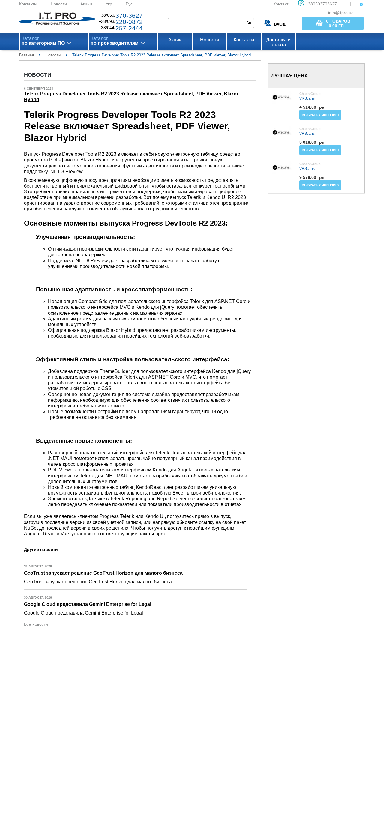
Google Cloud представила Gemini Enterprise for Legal (87, 604)
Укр (109, 4)
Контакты (28, 4)
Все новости (36, 624)
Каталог (43, 41)
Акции (86, 4)
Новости (59, 4)
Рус (129, 4)
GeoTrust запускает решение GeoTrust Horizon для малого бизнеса (103, 573)
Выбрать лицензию (320, 115)
